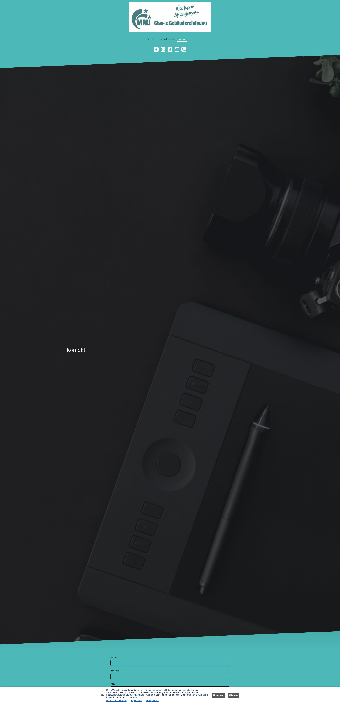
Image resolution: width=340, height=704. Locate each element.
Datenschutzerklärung (116, 700)
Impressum (136, 700)
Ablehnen (233, 695)
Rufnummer (115, 670)
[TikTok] (170, 49)
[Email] (177, 49)
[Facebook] (156, 49)
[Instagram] (163, 49)
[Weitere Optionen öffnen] (191, 39)
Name (113, 657)
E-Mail (113, 684)
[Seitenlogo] (170, 17)
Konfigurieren (152, 700)
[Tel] (183, 49)
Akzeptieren (218, 695)
